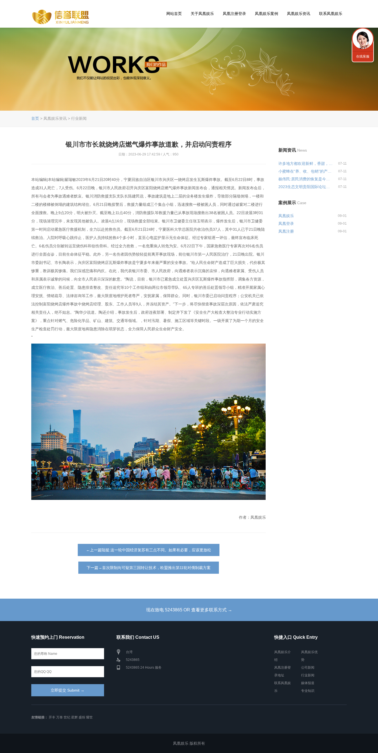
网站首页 (174, 13)
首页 (35, 118)
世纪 (67, 717)
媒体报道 (307, 683)
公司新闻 (307, 667)
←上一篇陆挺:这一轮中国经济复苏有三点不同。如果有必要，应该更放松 (148, 550)
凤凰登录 (286, 223)
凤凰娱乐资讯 (298, 13)
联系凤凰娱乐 (330, 13)
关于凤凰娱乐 (202, 13)
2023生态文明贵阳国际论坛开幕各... (305, 187)
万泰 (59, 717)
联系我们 (363, 39)
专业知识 (307, 691)
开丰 (52, 717)
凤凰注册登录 (234, 13)
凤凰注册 (286, 231)
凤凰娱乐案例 (266, 13)
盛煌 (82, 717)
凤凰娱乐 (286, 216)
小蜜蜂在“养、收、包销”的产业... (305, 171)
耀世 (89, 717)
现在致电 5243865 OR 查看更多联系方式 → (189, 609)
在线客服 (362, 56)
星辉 (74, 717)
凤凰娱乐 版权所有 (189, 743)
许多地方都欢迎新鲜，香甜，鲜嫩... (305, 163)
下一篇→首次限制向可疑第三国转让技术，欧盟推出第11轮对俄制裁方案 (149, 567)
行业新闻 (307, 675)
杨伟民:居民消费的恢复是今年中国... (305, 179)
